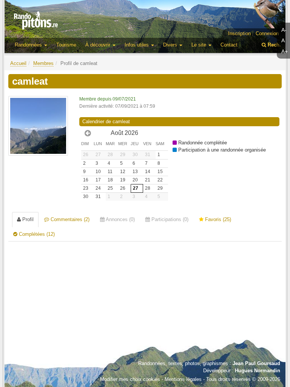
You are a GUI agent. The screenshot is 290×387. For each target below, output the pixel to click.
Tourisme (66, 45)
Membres (43, 63)
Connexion (267, 33)
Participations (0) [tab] (169, 219)
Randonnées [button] (29, 45)
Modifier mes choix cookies (130, 379)
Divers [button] (171, 45)
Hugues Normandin (257, 370)
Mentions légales (183, 379)
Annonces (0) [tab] (120, 219)
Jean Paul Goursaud (256, 363)
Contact (229, 45)
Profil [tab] (27, 219)
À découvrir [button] (98, 45)
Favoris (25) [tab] (217, 219)
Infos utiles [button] (137, 45)
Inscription (239, 33)
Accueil (18, 63)
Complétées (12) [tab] (36, 234)
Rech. (273, 45)
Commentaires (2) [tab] (69, 219)
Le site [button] (199, 45)
